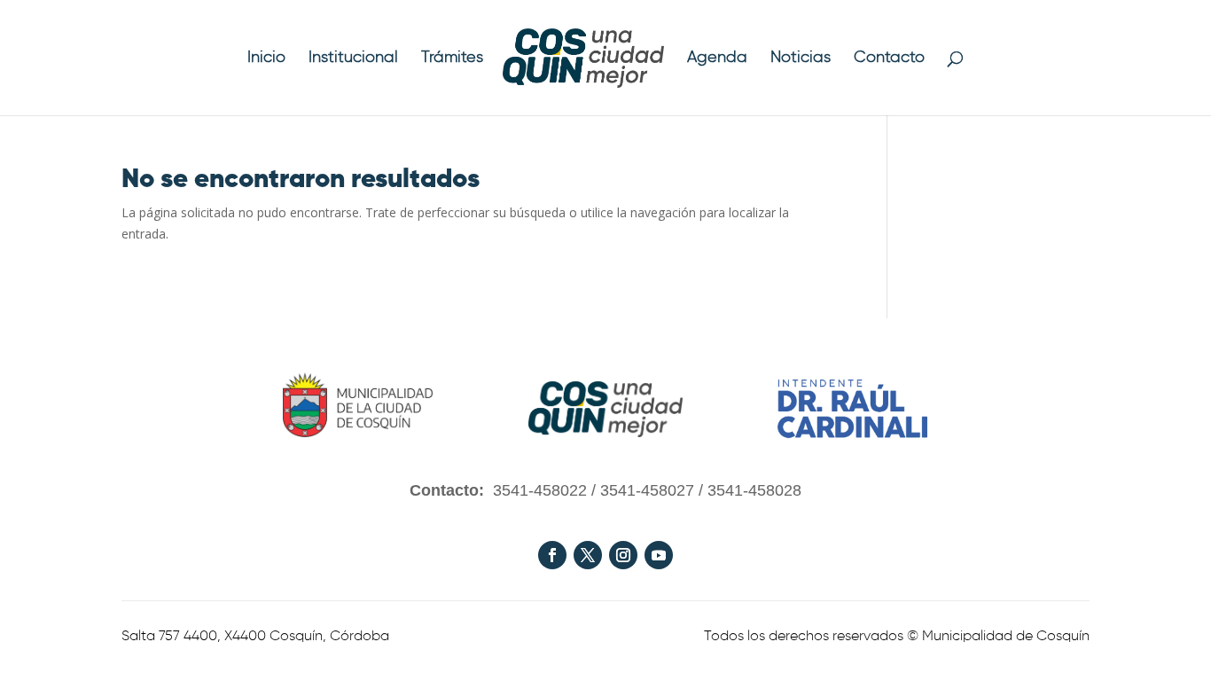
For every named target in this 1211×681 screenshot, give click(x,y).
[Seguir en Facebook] (552, 555)
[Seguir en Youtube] (659, 555)
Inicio (266, 58)
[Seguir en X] (588, 555)
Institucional (353, 58)
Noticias (800, 58)
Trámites (452, 58)
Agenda (717, 58)
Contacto (889, 58)
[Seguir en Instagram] (623, 555)
